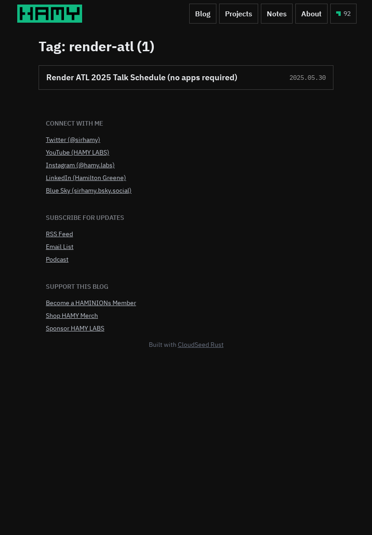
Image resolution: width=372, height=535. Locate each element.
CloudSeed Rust (201, 344)
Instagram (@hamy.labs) (80, 165)
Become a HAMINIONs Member (91, 303)
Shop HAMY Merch (72, 315)
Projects (238, 13)
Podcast (57, 259)
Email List (59, 247)
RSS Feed (59, 234)
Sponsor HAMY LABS (75, 328)
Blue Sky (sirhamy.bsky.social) (89, 190)
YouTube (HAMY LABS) (77, 152)
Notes (277, 13)
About (311, 13)
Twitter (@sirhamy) (73, 140)
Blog (202, 13)
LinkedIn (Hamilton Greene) (86, 178)
